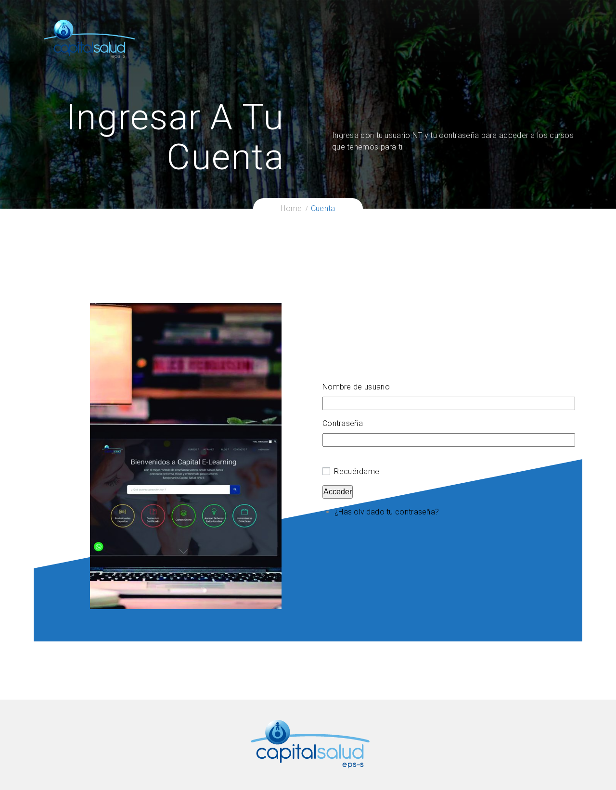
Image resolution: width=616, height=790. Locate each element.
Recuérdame (356, 471)
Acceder (337, 492)
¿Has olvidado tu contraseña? (386, 511)
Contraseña (342, 423)
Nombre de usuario (356, 386)
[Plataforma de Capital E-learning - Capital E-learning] (89, 38)
